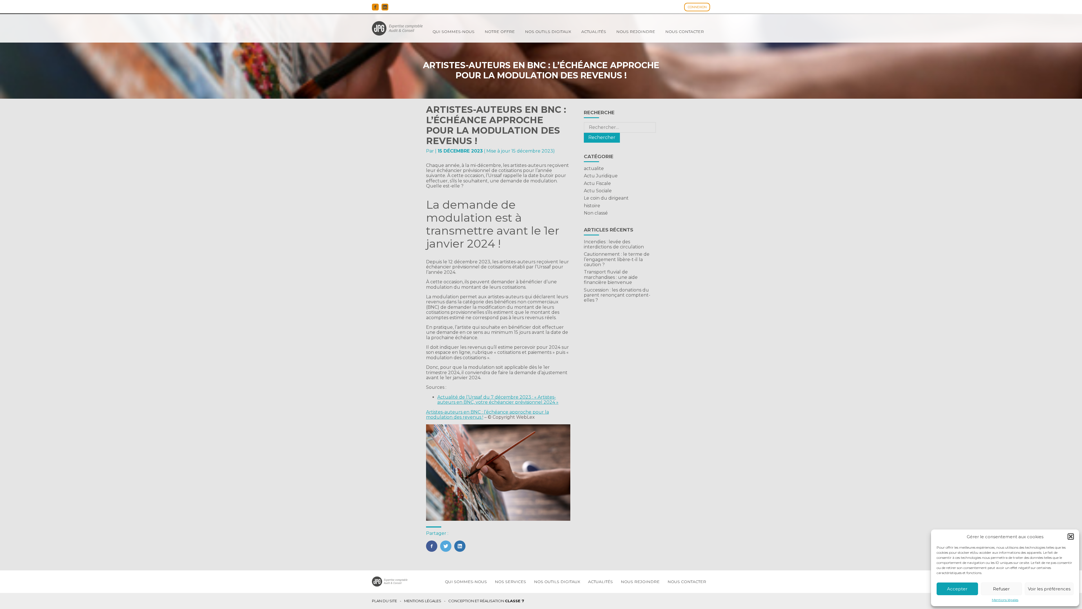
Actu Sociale (598, 190)
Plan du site (384, 601)
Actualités (593, 31)
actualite (594, 168)
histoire (592, 205)
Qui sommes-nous (454, 31)
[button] (1071, 536)
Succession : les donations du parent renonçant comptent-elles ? (617, 295)
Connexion (697, 7)
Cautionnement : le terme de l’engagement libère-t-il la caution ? (616, 259)
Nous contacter (684, 31)
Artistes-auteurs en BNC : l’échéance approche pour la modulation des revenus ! (487, 414)
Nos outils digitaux (548, 31)
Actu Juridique (601, 175)
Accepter (957, 589)
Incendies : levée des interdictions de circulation (614, 244)
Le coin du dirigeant (606, 198)
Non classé (596, 213)
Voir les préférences (1049, 589)
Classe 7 (514, 601)
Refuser (1001, 589)
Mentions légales (1005, 600)
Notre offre (500, 31)
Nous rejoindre (635, 31)
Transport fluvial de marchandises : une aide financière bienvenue (611, 277)
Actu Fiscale (597, 183)
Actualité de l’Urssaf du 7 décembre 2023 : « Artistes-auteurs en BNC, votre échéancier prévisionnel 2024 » (497, 399)
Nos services (510, 581)
